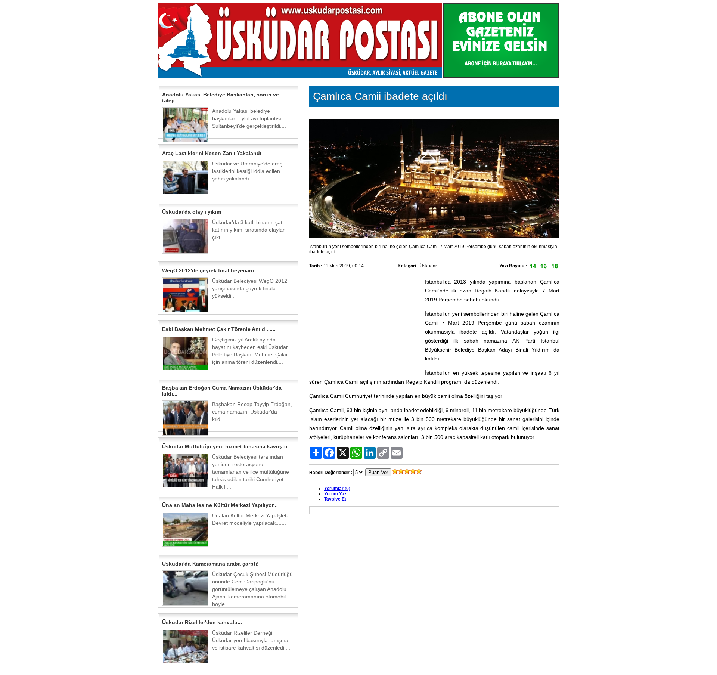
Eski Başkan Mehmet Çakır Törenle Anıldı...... (219, 329)
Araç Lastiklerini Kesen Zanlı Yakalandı (211, 153)
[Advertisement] (365, 324)
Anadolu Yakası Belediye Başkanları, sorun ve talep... (220, 97)
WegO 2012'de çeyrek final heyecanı (208, 270)
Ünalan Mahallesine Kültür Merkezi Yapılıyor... (220, 505)
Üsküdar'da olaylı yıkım (191, 212)
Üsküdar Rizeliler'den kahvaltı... (202, 622)
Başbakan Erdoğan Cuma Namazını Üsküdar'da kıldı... (222, 391)
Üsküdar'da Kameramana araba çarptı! (210, 564)
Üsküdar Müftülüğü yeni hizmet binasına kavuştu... (227, 446)
